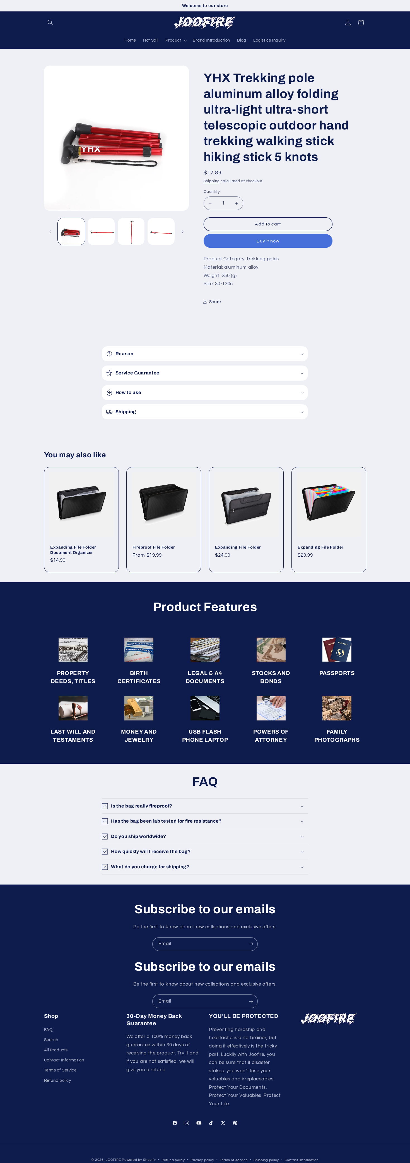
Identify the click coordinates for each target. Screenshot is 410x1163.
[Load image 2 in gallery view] (101, 231)
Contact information (302, 1160)
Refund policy (57, 1080)
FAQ (48, 1030)
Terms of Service (60, 1070)
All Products (56, 1050)
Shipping (212, 181)
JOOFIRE (113, 1159)
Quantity (212, 192)
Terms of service (234, 1160)
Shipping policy (266, 1160)
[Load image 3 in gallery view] (131, 231)
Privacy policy (202, 1160)
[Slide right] (183, 231)
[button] (50, 22)
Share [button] (215, 302)
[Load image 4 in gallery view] (161, 231)
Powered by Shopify (139, 1159)
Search (51, 1040)
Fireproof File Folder (153, 547)
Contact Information (64, 1060)
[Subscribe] (251, 944)
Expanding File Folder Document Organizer (73, 550)
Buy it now (268, 241)
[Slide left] (50, 231)
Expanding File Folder (238, 547)
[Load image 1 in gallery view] (71, 231)
